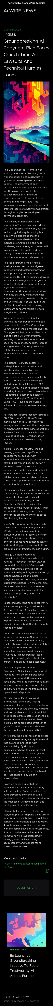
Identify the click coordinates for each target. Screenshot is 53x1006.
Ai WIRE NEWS (20, 11)
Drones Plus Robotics (33, 3)
